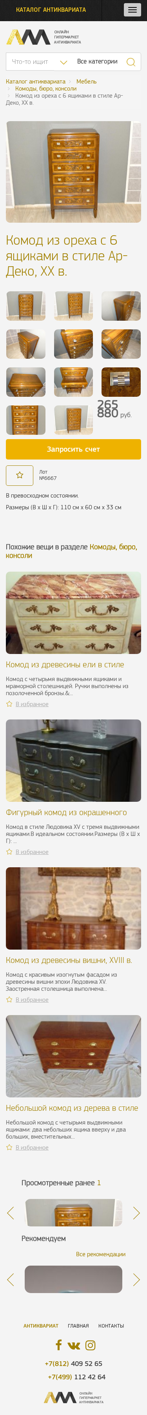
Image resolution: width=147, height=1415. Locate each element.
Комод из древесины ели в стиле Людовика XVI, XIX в (65, 669)
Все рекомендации (100, 1254)
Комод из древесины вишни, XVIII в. (69, 960)
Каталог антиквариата (51, 9)
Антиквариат (41, 1326)
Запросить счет (73, 449)
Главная (78, 1326)
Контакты (111, 1326)
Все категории (97, 61)
